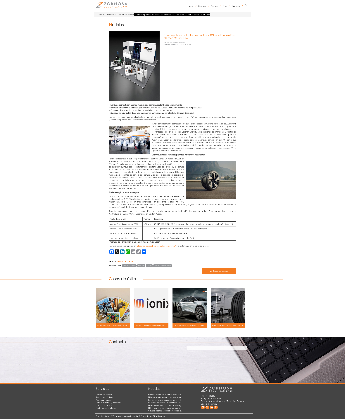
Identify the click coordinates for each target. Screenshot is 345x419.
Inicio (191, 6)
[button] (246, 6)
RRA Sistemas (159, 416)
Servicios (202, 6)
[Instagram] (207, 407)
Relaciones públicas (104, 397)
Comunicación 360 (104, 405)
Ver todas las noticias (219, 271)
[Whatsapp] (216, 407)
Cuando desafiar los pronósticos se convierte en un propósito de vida (178, 411)
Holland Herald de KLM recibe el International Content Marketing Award (179, 395)
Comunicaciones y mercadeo (109, 403)
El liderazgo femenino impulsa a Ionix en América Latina (172, 397)
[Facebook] (203, 407)
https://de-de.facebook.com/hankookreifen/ (156, 246)
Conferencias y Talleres (106, 408)
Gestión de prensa (125, 261)
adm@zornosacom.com (211, 398)
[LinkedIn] (211, 407)
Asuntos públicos (103, 400)
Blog (225, 6)
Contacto (236, 6)
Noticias (214, 6)
